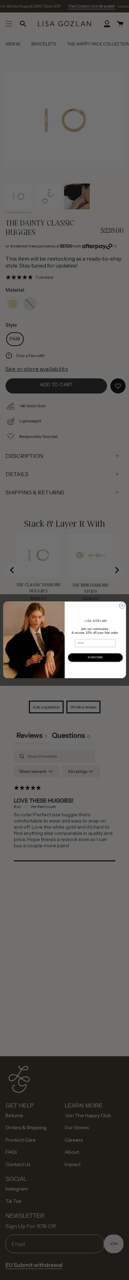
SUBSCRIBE (95, 657)
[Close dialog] (122, 605)
